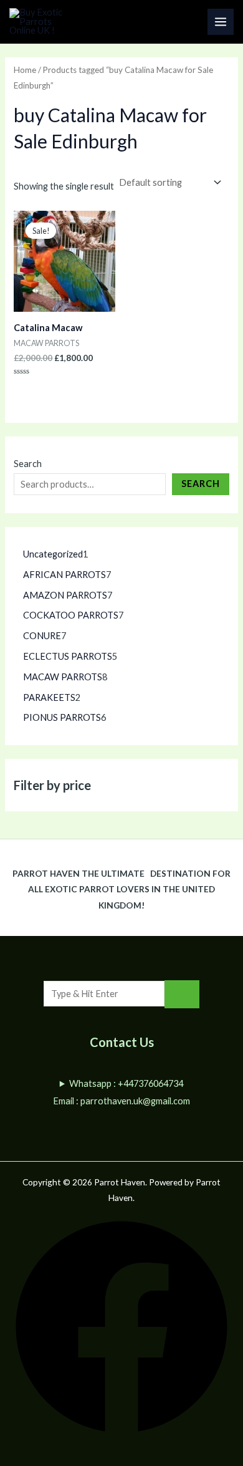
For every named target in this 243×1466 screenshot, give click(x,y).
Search (28, 463)
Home (25, 70)
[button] (121, 1432)
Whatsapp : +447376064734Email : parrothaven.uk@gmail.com (121, 1092)
